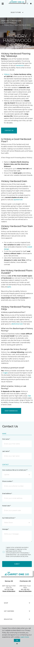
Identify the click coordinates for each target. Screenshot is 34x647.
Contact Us (9, 130)
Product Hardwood (10, 23)
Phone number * (7, 481)
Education (8, 619)
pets (9, 287)
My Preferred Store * (8, 518)
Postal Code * (6, 505)
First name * (6, 439)
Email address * (7, 493)
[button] (24, 4)
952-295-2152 (25, 589)
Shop (6, 603)
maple (5, 373)
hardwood (20, 65)
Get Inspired (9, 611)
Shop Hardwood (11, 411)
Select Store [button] (16, 12)
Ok (17, 640)
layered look (18, 199)
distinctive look (17, 324)
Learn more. (24, 637)
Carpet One (5, 20)
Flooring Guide (16, 20)
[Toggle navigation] (2, 3)
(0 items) (30, 3)
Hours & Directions (9, 591)
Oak (29, 396)
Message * (5, 529)
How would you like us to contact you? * (14, 470)
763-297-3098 (8, 589)
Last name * (6, 451)
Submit (17, 564)
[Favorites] (27, 4)
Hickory (7, 74)
